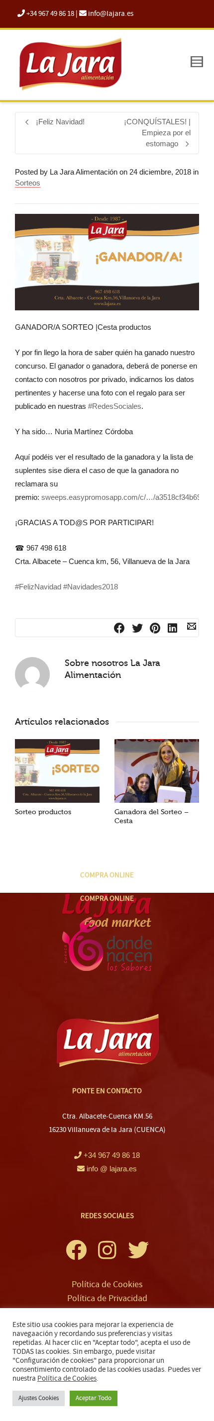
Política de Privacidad (107, 1298)
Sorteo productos (43, 812)
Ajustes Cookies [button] (38, 1398)
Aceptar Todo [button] (93, 1398)
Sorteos (27, 183)
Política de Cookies (107, 1284)
